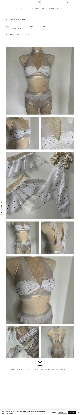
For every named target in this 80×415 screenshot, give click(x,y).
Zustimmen (72, 412)
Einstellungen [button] (53, 412)
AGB (18, 369)
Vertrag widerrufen (38, 369)
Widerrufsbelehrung (26, 369)
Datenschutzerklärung (49, 369)
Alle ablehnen (62, 412)
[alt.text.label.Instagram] (75, 8)
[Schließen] (78, 412)
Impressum (13, 369)
